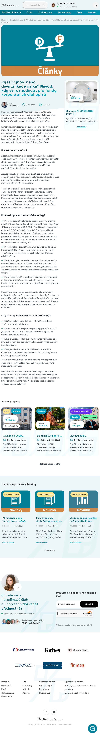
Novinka (16, 411)
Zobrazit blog (49, 550)
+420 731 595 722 (67, 3)
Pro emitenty (64, 12)
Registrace (44, 693)
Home (3, 20)
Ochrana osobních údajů (77, 693)
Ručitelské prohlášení (16, 440)
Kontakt (92, 12)
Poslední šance (89, 417)
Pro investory (45, 12)
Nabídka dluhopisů (11, 12)
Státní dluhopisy (16, 20)
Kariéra (26, 693)
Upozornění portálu (74, 681)
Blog (79, 12)
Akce (6, 411)
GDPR (89, 625)
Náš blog (27, 689)
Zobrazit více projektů (50, 464)
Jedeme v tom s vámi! (80, 411)
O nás (29, 12)
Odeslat (89, 604)
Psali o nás (6, 696)
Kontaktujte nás (47, 681)
